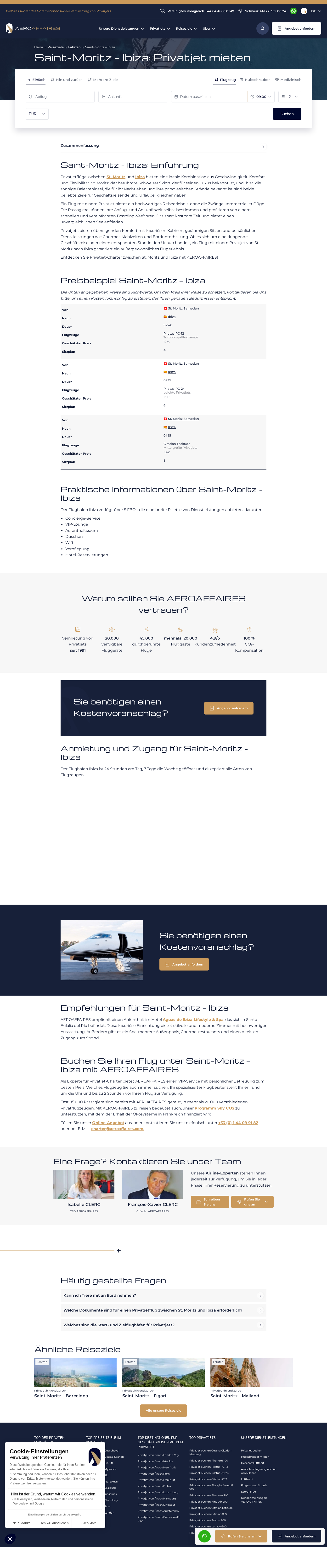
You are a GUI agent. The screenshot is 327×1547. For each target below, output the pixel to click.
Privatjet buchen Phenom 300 (208, 1495)
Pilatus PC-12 (174, 333)
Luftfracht (247, 1479)
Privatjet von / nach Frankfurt (156, 1480)
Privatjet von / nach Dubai (154, 1486)
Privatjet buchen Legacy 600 (207, 1526)
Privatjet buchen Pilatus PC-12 (208, 1466)
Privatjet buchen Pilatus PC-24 (209, 1473)
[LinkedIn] (304, 11)
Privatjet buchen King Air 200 (208, 1501)
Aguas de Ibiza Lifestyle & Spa (193, 1019)
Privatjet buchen (251, 1450)
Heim (38, 47)
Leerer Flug (248, 1491)
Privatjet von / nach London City (158, 1455)
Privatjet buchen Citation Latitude (211, 1508)
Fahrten (74, 47)
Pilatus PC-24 (174, 388)
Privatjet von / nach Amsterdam (158, 1511)
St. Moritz (116, 177)
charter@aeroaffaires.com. (117, 1128)
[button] (10, 1539)
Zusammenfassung (80, 145)
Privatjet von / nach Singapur (156, 1504)
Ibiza (140, 177)
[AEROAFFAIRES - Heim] (33, 28)
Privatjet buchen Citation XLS (208, 1514)
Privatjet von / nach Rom (154, 1473)
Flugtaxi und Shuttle (254, 1485)
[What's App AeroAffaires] (293, 11)
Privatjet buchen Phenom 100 (208, 1460)
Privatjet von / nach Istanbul (155, 1461)
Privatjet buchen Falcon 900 (207, 1520)
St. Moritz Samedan (183, 308)
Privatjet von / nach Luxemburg (158, 1492)
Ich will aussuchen (55, 1523)
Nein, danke (21, 1523)
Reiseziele (56, 47)
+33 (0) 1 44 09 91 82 (238, 1122)
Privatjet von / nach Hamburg (157, 1498)
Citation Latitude (177, 444)
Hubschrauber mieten (255, 1456)
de (313, 11)
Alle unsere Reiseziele (163, 1410)
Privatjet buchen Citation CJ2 (208, 1479)
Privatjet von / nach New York (157, 1467)
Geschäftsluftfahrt (252, 1463)
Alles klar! (88, 1523)
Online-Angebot (108, 1122)
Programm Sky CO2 (214, 1108)
